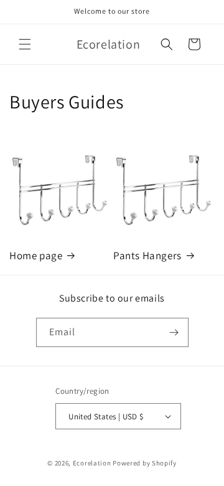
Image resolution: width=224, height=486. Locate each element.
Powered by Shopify (145, 463)
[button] (25, 44)
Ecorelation (92, 463)
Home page (35, 255)
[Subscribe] (174, 332)
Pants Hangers (147, 255)
